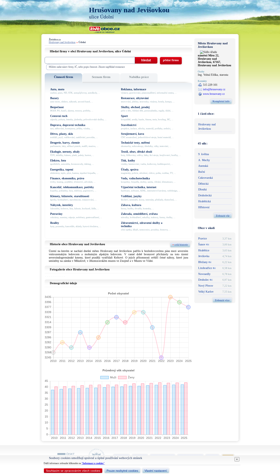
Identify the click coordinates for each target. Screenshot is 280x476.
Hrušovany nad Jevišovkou (62, 42)
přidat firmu (171, 60)
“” (93, 463)
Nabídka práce (139, 77)
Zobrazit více (222, 300)
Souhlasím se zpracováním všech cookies (73, 470)
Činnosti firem (63, 77)
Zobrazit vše (223, 215)
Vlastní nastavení (156, 470)
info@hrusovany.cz (214, 89)
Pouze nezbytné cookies (122, 470)
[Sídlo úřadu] (208, 52)
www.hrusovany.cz (214, 93)
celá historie (181, 244)
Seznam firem (101, 77)
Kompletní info (221, 101)
